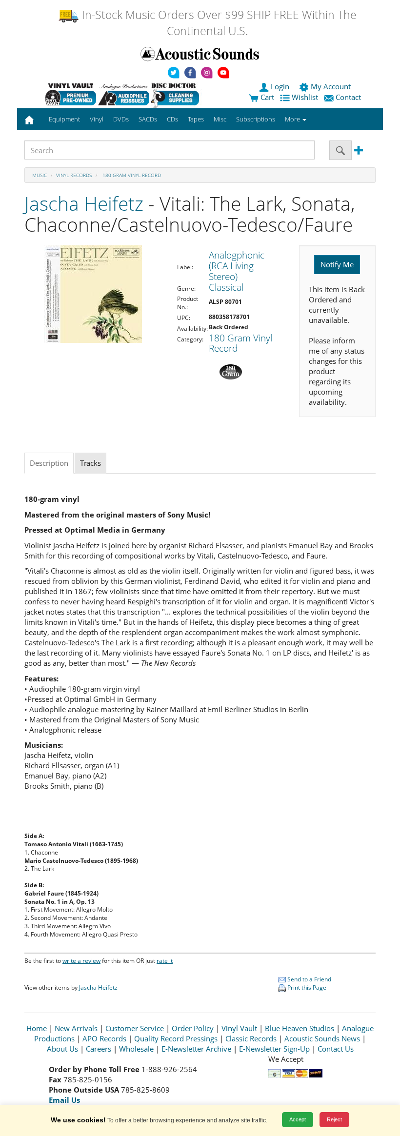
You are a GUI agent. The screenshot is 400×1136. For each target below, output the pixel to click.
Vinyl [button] (96, 119)
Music (39, 175)
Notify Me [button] (337, 264)
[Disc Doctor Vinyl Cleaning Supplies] (176, 94)
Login (280, 86)
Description (49, 463)
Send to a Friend (308, 979)
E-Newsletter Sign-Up (274, 1049)
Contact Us (336, 1049)
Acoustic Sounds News (322, 1038)
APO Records (104, 1038)
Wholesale (136, 1049)
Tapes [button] (196, 119)
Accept (297, 1119)
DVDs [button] (121, 119)
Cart (266, 97)
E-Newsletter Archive (196, 1049)
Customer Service (134, 1028)
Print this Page (306, 987)
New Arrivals (76, 1028)
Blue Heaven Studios (299, 1028)
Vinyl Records (74, 175)
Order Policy (193, 1028)
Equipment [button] (64, 119)
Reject (334, 1119)
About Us (62, 1049)
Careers (98, 1049)
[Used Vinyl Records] (70, 94)
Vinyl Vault (239, 1028)
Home (36, 1028)
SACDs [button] (148, 119)
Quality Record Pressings (176, 1038)
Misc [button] (220, 119)
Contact (348, 97)
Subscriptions (255, 119)
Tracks (90, 463)
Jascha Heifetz (83, 203)
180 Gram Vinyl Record (131, 175)
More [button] (293, 119)
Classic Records (251, 1038)
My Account (331, 86)
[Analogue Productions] (123, 94)
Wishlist (305, 97)
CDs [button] (172, 119)
